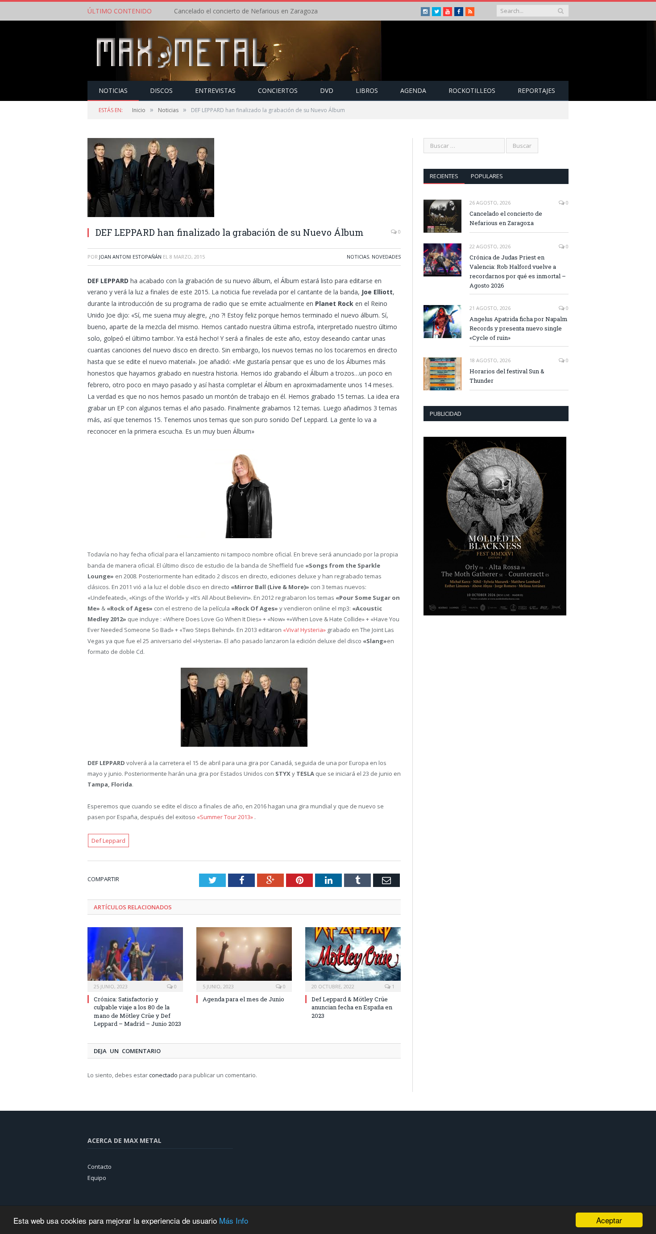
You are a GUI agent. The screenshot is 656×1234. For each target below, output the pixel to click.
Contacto (99, 1167)
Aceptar (609, 1220)
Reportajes (536, 90)
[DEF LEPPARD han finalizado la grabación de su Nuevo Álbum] (244, 178)
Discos (161, 90)
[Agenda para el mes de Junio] (244, 958)
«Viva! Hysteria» (304, 630)
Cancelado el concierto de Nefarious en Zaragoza (505, 218)
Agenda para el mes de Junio (243, 999)
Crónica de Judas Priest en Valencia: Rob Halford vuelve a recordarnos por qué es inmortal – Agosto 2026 (276, 11)
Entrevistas (215, 90)
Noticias (113, 90)
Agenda (413, 90)
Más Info (233, 1220)
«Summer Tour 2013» (225, 817)
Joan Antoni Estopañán (130, 256)
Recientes (444, 176)
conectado (163, 1075)
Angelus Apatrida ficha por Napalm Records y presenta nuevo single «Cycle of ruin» (518, 328)
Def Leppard (108, 841)
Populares (487, 176)
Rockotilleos (471, 90)
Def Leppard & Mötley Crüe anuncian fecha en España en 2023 (351, 1007)
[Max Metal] (182, 50)
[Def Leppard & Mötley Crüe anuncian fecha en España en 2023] (353, 958)
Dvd (326, 90)
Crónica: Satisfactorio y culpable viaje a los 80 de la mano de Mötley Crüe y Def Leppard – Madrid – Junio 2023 (137, 1011)
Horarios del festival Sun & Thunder (506, 376)
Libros (367, 90)
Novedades (386, 256)
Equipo (96, 1178)
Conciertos (278, 90)
